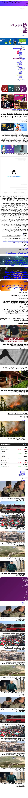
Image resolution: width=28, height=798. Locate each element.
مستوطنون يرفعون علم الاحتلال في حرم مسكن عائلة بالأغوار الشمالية (13, 558)
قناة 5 (20, 57)
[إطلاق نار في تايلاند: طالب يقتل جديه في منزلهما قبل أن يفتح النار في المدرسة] (14, 387)
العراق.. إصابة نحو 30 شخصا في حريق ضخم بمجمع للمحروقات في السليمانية (14, 287)
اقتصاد (20, 72)
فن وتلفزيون (19, 74)
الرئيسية (23, 47)
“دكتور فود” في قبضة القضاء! (17, 253)
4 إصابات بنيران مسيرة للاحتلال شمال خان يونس (13, 513)
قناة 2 (19, 53)
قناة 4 (20, 55)
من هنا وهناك (21, 69)
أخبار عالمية (19, 64)
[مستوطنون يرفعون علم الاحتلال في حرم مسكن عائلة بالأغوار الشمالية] (12, 556)
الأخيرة (23, 604)
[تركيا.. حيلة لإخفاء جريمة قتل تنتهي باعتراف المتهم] (14, 365)
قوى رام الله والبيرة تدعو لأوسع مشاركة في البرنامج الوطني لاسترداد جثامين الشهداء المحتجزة (13, 528)
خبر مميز (25, 234)
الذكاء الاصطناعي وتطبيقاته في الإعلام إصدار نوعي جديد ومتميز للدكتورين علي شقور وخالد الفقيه (15, 262)
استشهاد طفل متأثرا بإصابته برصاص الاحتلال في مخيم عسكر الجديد (13, 573)
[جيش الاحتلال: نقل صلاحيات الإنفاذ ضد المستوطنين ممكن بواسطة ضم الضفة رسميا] (12, 541)
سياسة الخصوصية (17, 48)
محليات (20, 67)
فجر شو (19, 58)
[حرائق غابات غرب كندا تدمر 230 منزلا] (14, 411)
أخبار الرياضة (19, 62)
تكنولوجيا (20, 73)
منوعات (20, 77)
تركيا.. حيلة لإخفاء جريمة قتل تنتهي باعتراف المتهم (14, 368)
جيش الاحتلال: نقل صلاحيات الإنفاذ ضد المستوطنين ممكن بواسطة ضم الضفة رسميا (13, 543)
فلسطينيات (19, 66)
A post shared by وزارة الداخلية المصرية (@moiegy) (14, 192)
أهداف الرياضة (21, 68)
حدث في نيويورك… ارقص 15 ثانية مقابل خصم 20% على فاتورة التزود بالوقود (15, 344)
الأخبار (23, 59)
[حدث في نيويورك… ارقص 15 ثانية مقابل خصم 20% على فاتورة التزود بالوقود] (14, 341)
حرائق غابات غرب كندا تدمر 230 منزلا (18, 414)
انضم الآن (25, 5)
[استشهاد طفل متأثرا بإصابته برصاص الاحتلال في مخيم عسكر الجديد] (12, 571)
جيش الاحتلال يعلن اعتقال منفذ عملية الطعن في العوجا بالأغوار (13, 499)
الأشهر (23, 602)
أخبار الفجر (19, 63)
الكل (21, 60)
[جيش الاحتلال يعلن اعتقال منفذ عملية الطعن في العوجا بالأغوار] (12, 616)
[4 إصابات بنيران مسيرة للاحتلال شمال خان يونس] (12, 512)
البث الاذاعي (21, 79)
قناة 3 (20, 54)
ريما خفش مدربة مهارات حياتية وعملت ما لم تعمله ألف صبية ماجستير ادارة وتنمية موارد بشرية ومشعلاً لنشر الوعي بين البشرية (15, 275)
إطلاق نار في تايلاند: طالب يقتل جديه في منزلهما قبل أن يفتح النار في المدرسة (14, 390)
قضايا (20, 76)
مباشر (22, 49)
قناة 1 (20, 50)
